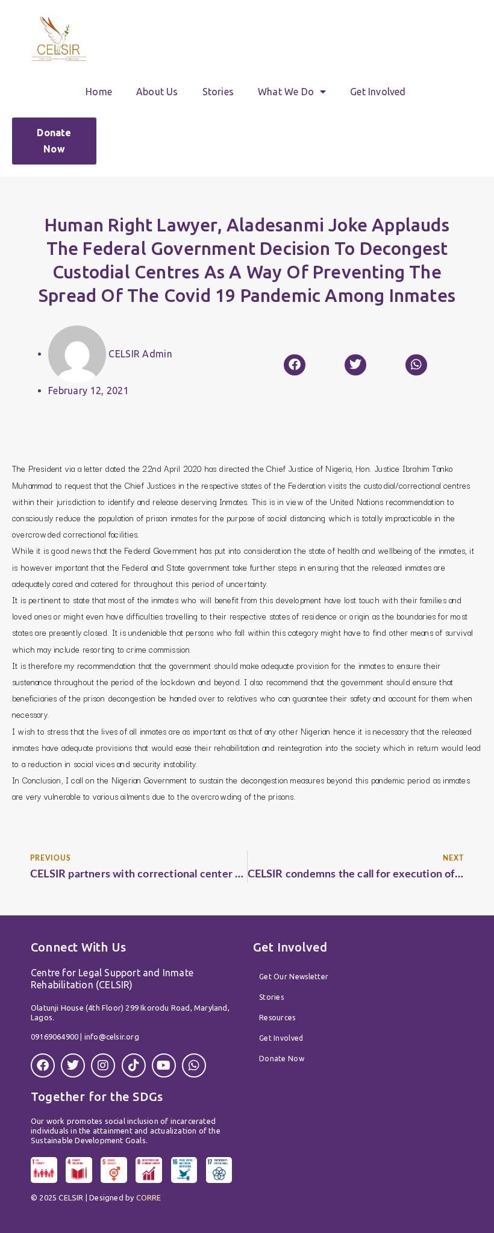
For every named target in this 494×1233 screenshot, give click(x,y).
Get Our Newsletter (293, 976)
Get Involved (377, 91)
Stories (218, 91)
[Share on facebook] (294, 364)
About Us (157, 91)
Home (99, 91)
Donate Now (281, 1058)
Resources (277, 1017)
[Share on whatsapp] (416, 364)
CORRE (148, 1197)
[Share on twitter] (355, 364)
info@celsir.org (111, 1036)
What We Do (286, 91)
